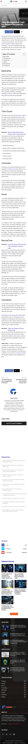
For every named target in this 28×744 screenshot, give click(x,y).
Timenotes (6, 60)
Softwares (17, 571)
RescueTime (7, 63)
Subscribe (24, 552)
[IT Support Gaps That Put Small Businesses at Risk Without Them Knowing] (7, 600)
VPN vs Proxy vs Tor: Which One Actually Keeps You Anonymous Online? (17, 662)
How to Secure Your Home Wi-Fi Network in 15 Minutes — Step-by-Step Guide (18, 654)
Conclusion (7, 65)
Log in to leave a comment (14, 423)
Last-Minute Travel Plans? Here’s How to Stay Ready (14, 506)
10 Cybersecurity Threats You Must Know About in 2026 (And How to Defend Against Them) (17, 669)
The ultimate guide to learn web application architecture (6, 381)
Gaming (3, 571)
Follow (25, 548)
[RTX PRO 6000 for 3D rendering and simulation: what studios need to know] (7, 568)
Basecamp (6, 56)
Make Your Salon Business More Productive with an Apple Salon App (16, 133)
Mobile (3, 587)
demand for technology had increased (13, 315)
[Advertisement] (14, 442)
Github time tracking (13, 169)
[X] (10, 734)
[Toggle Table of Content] (23, 54)
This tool (10, 253)
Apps (6, 5)
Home (2, 5)
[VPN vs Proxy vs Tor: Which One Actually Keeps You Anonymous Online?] (5, 662)
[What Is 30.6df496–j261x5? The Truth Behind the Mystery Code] (21, 568)
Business (4, 603)
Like (26, 545)
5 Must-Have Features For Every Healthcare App (16, 329)
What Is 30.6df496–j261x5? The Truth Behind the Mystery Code (19, 576)
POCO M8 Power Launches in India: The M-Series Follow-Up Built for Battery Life (7, 592)
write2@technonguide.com (13, 723)
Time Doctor (7, 58)
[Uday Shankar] (14, 391)
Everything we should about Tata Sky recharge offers (21, 381)
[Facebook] (2, 734)
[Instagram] (6, 734)
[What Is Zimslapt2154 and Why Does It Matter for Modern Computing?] (21, 584)
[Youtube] (14, 734)
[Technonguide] (14, 1)
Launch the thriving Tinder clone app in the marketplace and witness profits (17, 246)
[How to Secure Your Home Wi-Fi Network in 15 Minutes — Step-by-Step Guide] (5, 654)
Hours (5, 62)
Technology (17, 587)
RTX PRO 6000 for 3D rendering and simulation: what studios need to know (6, 576)
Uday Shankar (14, 398)
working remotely (5, 43)
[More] (21, 31)
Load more (13, 614)
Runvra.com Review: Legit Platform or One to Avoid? (14, 498)
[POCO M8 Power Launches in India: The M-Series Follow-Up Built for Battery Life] (7, 584)
